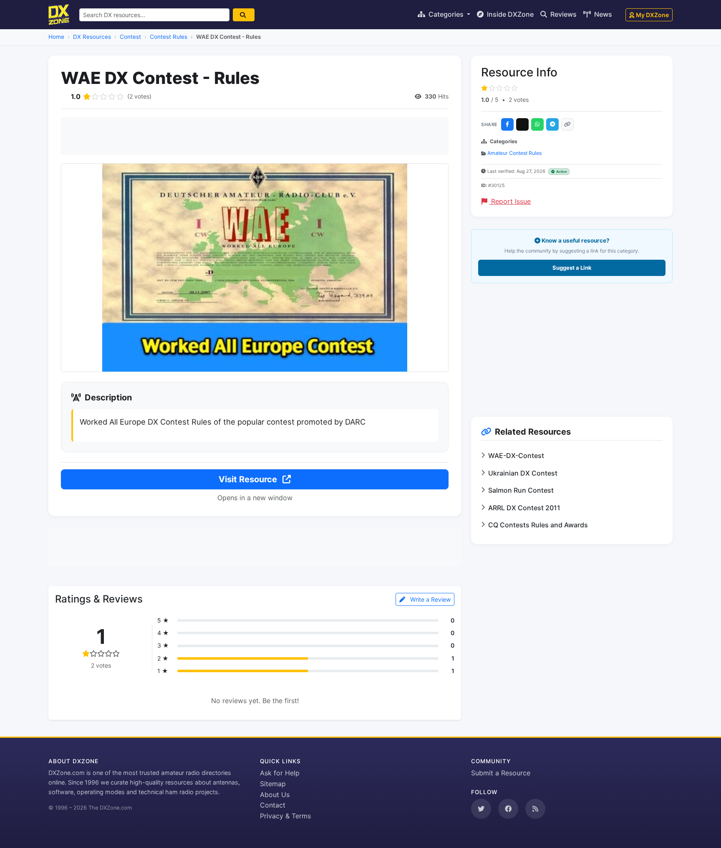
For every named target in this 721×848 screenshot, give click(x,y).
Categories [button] (446, 14)
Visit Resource (249, 479)
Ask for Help (280, 773)
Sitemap (273, 784)
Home (56, 36)
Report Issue (510, 201)
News (602, 14)
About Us (275, 794)
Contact (272, 805)
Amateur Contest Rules (514, 153)
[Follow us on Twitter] (481, 809)
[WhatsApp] (537, 124)
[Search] (244, 14)
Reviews (563, 14)
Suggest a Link (572, 267)
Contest (130, 36)
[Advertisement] (255, 136)
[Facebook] (507, 124)
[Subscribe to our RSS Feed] (535, 809)
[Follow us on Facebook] (508, 809)
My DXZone (652, 14)
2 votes (519, 99)
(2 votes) (139, 96)
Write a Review (429, 599)
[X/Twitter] (522, 124)
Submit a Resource (500, 773)
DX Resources (92, 36)
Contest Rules (168, 36)
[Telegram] (552, 124)
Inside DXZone (509, 14)
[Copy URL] (567, 124)
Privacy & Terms (285, 816)
